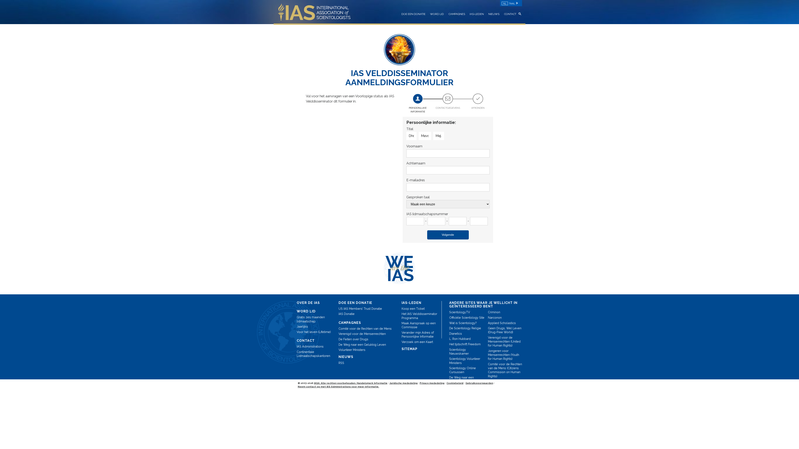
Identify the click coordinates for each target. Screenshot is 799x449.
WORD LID (437, 14)
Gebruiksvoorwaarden (479, 383)
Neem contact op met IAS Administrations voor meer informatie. (338, 386)
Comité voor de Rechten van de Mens (365, 328)
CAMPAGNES (457, 14)
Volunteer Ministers (352, 350)
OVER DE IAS (308, 303)
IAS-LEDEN (477, 14)
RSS (341, 363)
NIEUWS (493, 14)
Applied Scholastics (502, 323)
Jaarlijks (302, 326)
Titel (409, 129)
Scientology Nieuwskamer (459, 351)
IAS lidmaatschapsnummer (427, 214)
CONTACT (510, 14)
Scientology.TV (459, 312)
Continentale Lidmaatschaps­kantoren (313, 354)
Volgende (448, 234)
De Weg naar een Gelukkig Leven (362, 344)
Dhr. (411, 136)
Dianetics (455, 333)
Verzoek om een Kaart (417, 342)
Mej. (438, 136)
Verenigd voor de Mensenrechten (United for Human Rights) (504, 341)
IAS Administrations (310, 346)
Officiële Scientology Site (466, 317)
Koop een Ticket (413, 308)
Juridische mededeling (404, 383)
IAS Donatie (347, 314)
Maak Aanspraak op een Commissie (419, 325)
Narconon (495, 317)
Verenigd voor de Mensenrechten (362, 334)
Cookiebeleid (455, 383)
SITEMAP (409, 349)
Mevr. (425, 136)
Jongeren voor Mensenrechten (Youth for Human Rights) (503, 354)
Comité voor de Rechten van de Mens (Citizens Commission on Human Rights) (505, 370)
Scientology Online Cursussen (462, 370)
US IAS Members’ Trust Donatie (360, 308)
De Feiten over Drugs (353, 339)
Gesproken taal (418, 197)
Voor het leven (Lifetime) (314, 332)
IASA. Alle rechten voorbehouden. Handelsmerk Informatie (350, 383)
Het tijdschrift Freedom (465, 344)
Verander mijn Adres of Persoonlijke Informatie (418, 334)
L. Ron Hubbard (460, 338)
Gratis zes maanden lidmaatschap (311, 319)
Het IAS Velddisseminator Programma (419, 315)
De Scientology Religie (465, 328)
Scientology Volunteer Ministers (464, 360)
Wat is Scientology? (463, 323)
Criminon (494, 312)
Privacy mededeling (432, 383)
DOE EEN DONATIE (413, 14)
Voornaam (414, 146)
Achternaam (415, 163)
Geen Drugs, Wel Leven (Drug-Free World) (504, 330)
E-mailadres (415, 180)
